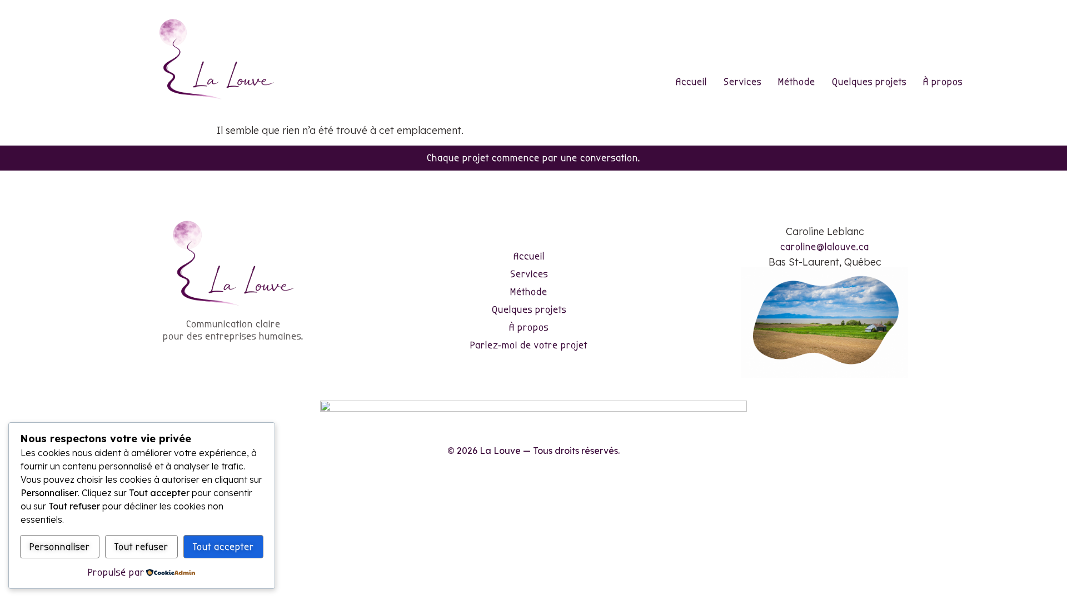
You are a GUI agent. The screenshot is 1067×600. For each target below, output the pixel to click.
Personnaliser (59, 547)
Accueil (691, 82)
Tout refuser (141, 547)
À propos (943, 82)
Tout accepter (223, 547)
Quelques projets (869, 82)
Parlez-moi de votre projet (528, 345)
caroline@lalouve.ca (824, 247)
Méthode (796, 82)
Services (742, 82)
